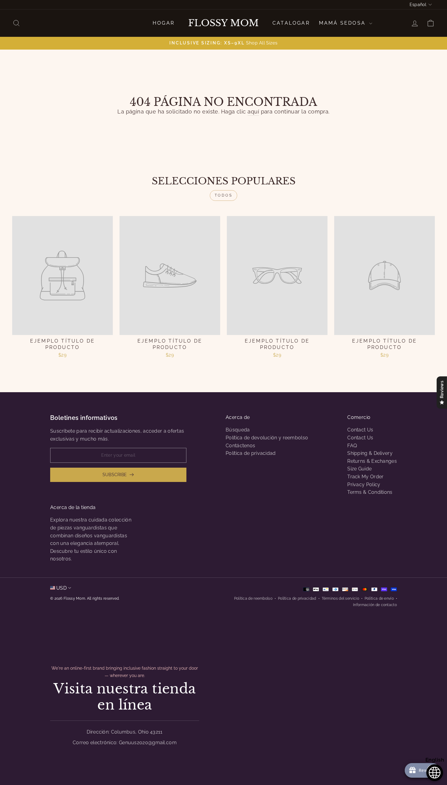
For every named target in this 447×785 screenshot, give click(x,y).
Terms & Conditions (369, 492)
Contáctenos (240, 445)
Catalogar (291, 23)
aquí (253, 111)
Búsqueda (238, 430)
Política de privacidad (251, 453)
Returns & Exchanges (372, 461)
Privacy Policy (363, 484)
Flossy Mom (223, 23)
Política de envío (379, 598)
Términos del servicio (340, 598)
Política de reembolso (253, 598)
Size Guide (359, 469)
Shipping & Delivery (370, 453)
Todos (224, 195)
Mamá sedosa (343, 23)
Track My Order (365, 477)
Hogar (164, 23)
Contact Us (360, 430)
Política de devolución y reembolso (267, 438)
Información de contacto (375, 605)
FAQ (352, 445)
